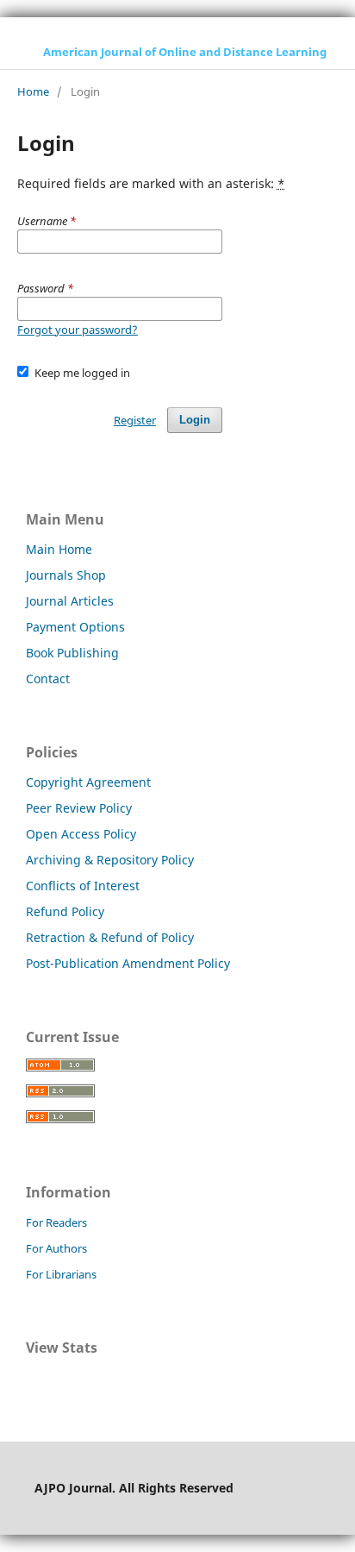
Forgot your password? (77, 329)
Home (33, 91)
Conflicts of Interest (83, 885)
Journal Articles (70, 601)
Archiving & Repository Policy (110, 859)
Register (135, 420)
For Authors (56, 1248)
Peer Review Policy (79, 808)
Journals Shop (66, 575)
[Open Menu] (17, 52)
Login (194, 419)
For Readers (56, 1222)
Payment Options (75, 627)
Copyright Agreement (88, 782)
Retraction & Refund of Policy (110, 937)
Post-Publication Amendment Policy (128, 963)
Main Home (59, 549)
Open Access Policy (81, 834)
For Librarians (61, 1274)
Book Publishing (72, 652)
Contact (48, 678)
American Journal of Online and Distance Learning (185, 52)
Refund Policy (65, 911)
